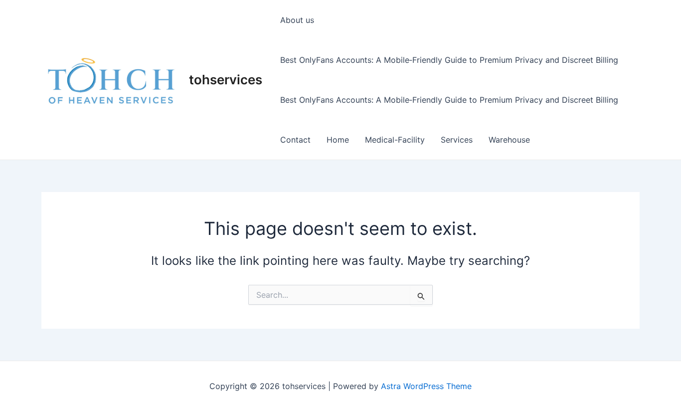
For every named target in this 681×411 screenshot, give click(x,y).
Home (338, 140)
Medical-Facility (395, 140)
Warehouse (509, 140)
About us (297, 20)
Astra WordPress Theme (426, 386)
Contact (295, 140)
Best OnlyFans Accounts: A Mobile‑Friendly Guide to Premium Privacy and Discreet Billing (449, 60)
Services (457, 140)
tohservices (225, 79)
